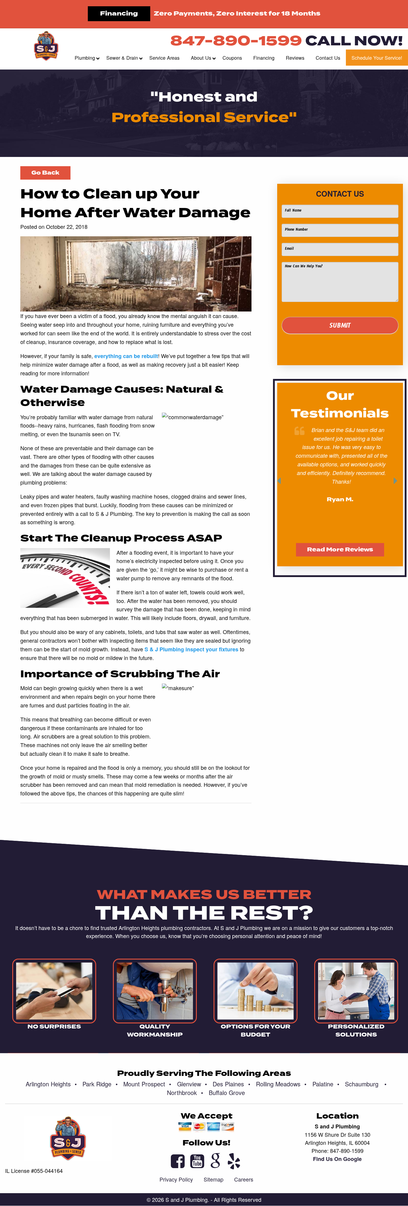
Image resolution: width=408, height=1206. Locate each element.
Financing (119, 13)
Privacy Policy (176, 1179)
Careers (243, 1179)
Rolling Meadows (281, 1083)
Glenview (192, 1083)
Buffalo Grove (227, 1092)
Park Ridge (99, 1083)
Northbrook (185, 1092)
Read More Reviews (340, 549)
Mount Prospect (147, 1083)
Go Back (45, 173)
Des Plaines (231, 1083)
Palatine (325, 1083)
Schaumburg (365, 1083)
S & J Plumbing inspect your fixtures (191, 649)
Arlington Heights (51, 1083)
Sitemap (213, 1179)
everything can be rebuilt (126, 356)
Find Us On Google (337, 1159)
